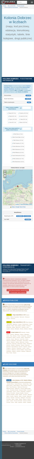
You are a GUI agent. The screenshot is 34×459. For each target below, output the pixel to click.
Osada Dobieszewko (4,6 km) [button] (18, 155)
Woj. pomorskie (11, 6)
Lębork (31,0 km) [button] (23, 116)
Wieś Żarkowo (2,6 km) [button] (18, 140)
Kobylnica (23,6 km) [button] (23, 113)
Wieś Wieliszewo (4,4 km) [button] (18, 152)
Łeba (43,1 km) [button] (12, 122)
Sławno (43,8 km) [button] (23, 122)
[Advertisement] (17, 60)
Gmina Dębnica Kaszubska (11, 7)
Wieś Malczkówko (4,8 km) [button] (18, 161)
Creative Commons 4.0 (20, 443)
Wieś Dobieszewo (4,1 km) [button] (18, 149)
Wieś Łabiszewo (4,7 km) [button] (18, 158)
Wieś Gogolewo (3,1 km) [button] (18, 143)
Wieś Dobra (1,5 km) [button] (18, 134)
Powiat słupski (20, 6)
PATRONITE (18, 445)
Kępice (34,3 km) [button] (13, 119)
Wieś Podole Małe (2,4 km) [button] (18, 137)
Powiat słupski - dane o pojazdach (18, 292)
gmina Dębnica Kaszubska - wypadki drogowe (18, 290)
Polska (4, 6)
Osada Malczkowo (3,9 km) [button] (18, 146)
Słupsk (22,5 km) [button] (12, 113)
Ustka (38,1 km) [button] (23, 119)
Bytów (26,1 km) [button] (12, 116)
